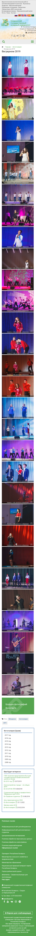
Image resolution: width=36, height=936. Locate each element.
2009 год (8, 759)
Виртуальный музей (15, 5)
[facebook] (12, 35)
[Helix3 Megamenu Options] (32, 41)
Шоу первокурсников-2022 (13, 800)
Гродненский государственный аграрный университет (20, 23)
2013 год (8, 747)
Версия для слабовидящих (19, 913)
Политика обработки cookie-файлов (14, 842)
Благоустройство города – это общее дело (17, 786)
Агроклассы (26, 3)
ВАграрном (12, 719)
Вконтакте (11, 708)
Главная (8, 47)
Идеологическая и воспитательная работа (15, 2)
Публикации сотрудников (9, 7)
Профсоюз (5, 5)
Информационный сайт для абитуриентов (16, 827)
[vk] (17, 35)
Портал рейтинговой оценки (11, 871)
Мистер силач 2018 (10, 805)
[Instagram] (16, 901)
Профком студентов (13, 796)
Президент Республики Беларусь (13, 853)
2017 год (8, 735)
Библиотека (21, 7)
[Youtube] (8, 901)
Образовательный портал (24, 11)
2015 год (8, 741)
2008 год (8, 762)
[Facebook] (4, 901)
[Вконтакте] (12, 901)
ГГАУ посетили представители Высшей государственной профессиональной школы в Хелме (17, 777)
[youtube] (14, 35)
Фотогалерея (17, 47)
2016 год (8, 738)
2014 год (8, 744)
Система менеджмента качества (12, 3)
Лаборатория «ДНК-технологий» (12, 9)
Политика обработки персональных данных (17, 839)
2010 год (8, 756)
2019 (4, 723)
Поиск (8, 13)
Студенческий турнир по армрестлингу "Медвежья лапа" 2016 (17, 793)
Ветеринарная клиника (9, 11)
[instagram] (21, 35)
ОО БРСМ (9, 789)
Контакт (13, 13)
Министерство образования (11, 862)
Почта (4, 13)
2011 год (8, 753)
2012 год (8, 750)
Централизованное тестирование (13, 835)
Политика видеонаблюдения (12, 845)
